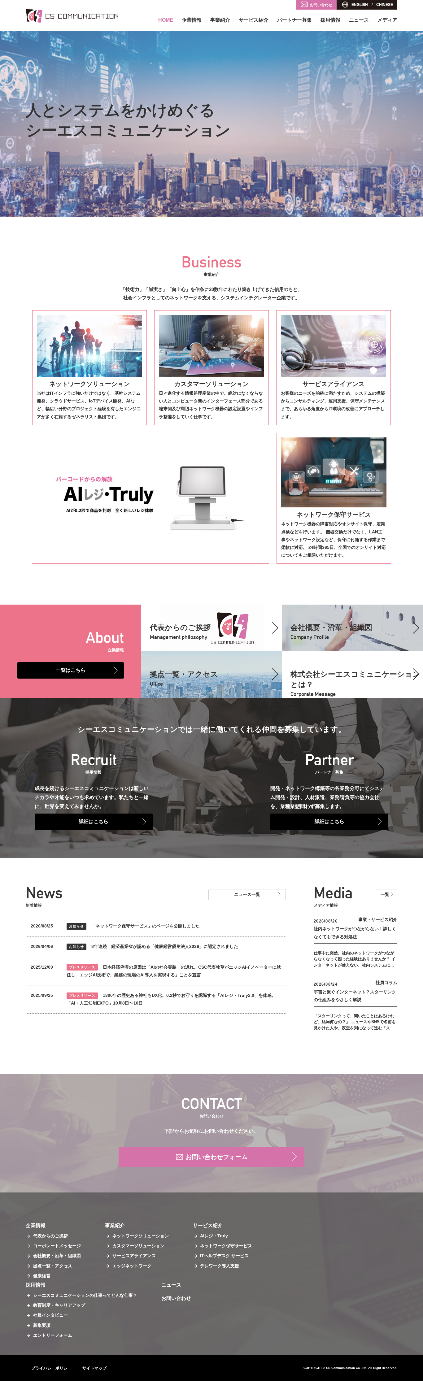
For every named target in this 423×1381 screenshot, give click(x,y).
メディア (387, 20)
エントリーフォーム (52, 1335)
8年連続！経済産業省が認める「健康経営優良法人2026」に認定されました (153, 946)
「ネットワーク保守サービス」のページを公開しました (134, 925)
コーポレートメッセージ (57, 1245)
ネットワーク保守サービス (334, 514)
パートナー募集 (294, 20)
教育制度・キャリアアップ (59, 1305)
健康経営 (41, 1275)
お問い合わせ (321, 4)
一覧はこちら (70, 670)
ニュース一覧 (247, 894)
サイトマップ (94, 1368)
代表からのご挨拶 (50, 1235)
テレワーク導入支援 (219, 1265)
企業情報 (192, 20)
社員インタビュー (50, 1315)
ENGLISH (359, 4)
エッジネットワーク (131, 1265)
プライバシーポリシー (51, 1368)
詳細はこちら (93, 821)
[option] (211, 124)
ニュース (359, 20)
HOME (165, 20)
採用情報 (330, 20)
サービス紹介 (253, 20)
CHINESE (384, 4)
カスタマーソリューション (211, 383)
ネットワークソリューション (89, 383)
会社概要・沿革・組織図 (57, 1255)
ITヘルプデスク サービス (224, 1255)
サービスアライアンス (333, 383)
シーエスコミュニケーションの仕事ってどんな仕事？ (85, 1295)
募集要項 (41, 1325)
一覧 (385, 894)
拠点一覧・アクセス (184, 678)
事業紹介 (220, 20)
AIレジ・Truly (214, 1235)
